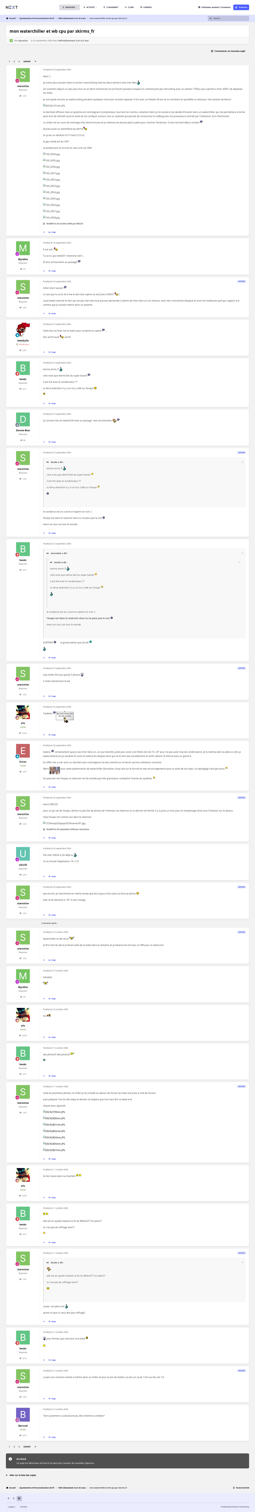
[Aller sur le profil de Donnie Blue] (23, 419)
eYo (23, 723)
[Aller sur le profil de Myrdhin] (23, 248)
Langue (11, 1507)
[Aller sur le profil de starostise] (11, 40)
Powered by (235, 1507)
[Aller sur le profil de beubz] (23, 368)
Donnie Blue (23, 430)
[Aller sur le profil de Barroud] (23, 1415)
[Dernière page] (35, 61)
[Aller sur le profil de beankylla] (23, 330)
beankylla (23, 340)
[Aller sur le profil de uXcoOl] (23, 854)
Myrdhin (23, 259)
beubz (22, 379)
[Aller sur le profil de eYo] (23, 712)
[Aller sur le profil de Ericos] (23, 751)
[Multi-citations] (44, 232)
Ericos (22, 761)
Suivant (27, 61)
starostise (23, 40)
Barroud (23, 1425)
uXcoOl (23, 864)
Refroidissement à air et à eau (73, 40)
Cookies (23, 1507)
